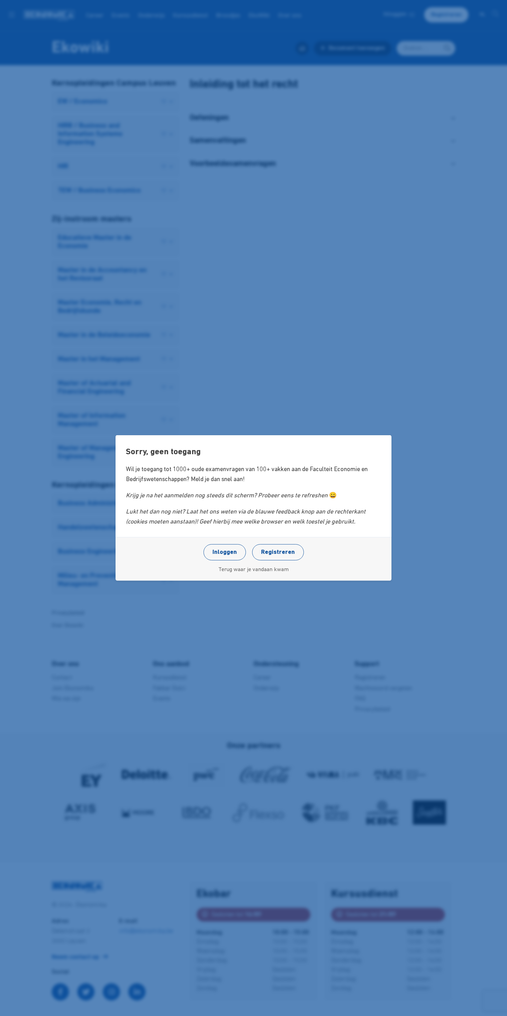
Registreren (278, 552)
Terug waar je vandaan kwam (253, 569)
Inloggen (224, 552)
